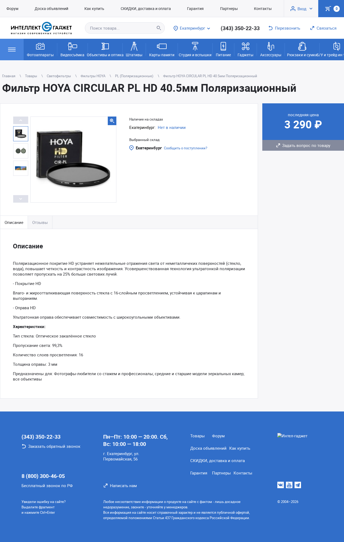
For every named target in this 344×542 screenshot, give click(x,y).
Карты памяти (161, 54)
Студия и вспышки (195, 54)
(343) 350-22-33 (240, 28)
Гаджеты (245, 54)
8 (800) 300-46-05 (43, 476)
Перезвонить (287, 28)
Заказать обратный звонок (54, 446)
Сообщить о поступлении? (185, 148)
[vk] (280, 485)
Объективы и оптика (105, 54)
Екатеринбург (149, 147)
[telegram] (298, 485)
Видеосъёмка (72, 54)
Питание (223, 54)
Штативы (134, 54)
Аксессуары (270, 54)
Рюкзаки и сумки (302, 54)
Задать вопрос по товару (306, 145)
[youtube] (289, 485)
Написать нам (123, 485)
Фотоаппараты (40, 54)
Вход (302, 8)
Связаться (326, 28)
